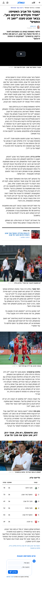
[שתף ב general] (4, 3)
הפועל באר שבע (35, 546)
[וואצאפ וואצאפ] (7, 3)
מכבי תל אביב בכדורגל (23, 546)
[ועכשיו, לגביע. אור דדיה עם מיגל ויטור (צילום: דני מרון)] (21, 350)
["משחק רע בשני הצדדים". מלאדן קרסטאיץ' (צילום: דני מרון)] (21, 457)
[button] (33, 3)
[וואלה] (21, 3)
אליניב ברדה (12, 546)
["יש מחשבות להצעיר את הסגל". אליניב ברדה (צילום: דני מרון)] (21, 265)
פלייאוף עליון (35, 478)
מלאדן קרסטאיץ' (35, 548)
